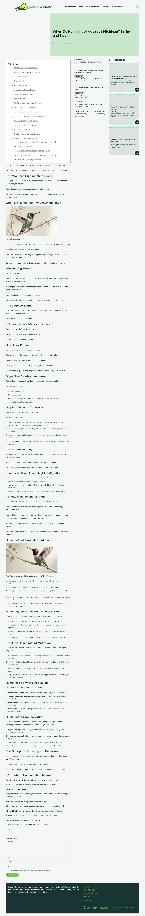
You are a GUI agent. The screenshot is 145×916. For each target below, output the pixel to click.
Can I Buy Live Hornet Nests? (99, 114)
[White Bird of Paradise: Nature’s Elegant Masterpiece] (124, 68)
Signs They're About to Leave (24, 90)
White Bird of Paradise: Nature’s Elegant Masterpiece (124, 77)
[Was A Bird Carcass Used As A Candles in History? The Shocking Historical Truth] (124, 99)
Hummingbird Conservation (24, 129)
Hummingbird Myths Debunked (25, 125)
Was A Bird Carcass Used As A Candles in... (123, 108)
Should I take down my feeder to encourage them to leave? (38, 155)
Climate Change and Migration (25, 107)
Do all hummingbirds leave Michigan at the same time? (36, 142)
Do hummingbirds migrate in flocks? (30, 160)
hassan (58, 43)
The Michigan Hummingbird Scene (26, 68)
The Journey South (20, 81)
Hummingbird (35, 751)
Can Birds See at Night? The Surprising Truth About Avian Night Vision (82, 115)
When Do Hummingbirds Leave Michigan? (29, 72)
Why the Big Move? (20, 77)
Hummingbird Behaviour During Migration (29, 116)
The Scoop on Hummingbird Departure (27, 134)
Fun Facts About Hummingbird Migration (28, 103)
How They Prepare (20, 85)
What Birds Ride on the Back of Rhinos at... (123, 140)
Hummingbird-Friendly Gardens (25, 112)
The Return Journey (20, 99)
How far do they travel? (25, 146)
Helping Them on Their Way (23, 94)
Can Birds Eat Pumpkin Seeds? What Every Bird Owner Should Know (89, 71)
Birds (55, 26)
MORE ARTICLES (12, 830)
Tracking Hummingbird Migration (26, 121)
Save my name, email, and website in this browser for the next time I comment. (29, 870)
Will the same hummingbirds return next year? (33, 151)
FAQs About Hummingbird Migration (27, 138)
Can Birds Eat (79, 59)
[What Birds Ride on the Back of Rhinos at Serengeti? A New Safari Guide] (124, 131)
